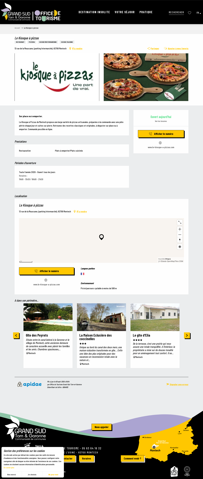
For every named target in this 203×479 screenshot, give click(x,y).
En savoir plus (9, 467)
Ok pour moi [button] (53, 474)
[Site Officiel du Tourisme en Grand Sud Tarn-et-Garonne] (31, 12)
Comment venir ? (132, 458)
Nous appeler (101, 427)
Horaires (86, 458)
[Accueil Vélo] (174, 471)
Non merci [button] (11, 474)
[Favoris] (190, 13)
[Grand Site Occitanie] (187, 472)
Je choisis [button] (32, 474)
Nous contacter (64, 458)
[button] (176, 12)
